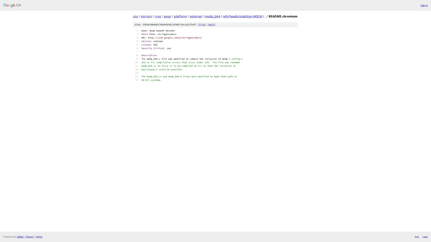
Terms (38, 236)
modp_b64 (212, 16)
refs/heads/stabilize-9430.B (242, 16)
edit (211, 24)
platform (180, 16)
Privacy (29, 236)
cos (135, 16)
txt (417, 236)
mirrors (146, 16)
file (202, 24)
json (425, 236)
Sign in (424, 5)
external (196, 16)
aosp (167, 16)
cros (158, 16)
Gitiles (20, 236)
